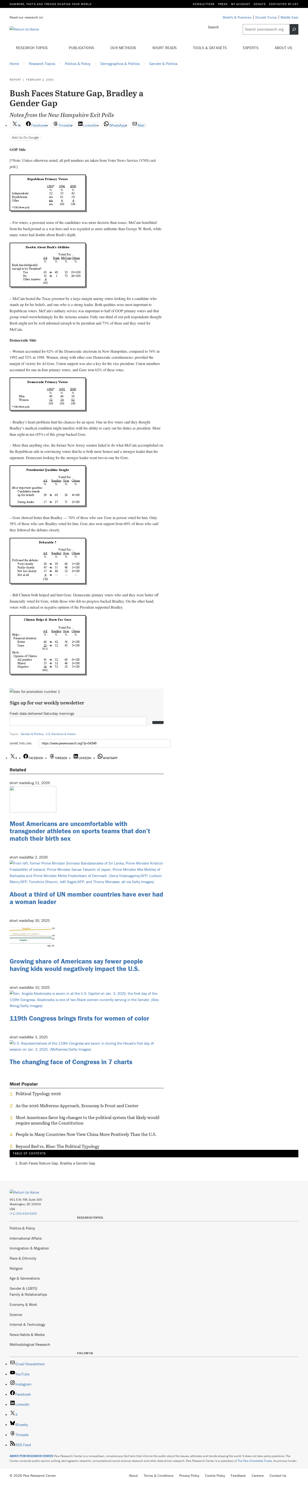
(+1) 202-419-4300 (23, 1213)
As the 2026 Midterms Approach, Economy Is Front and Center (77, 1106)
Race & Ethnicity (23, 1258)
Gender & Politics (32, 734)
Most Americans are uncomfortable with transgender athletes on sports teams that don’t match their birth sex (80, 831)
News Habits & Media (27, 1334)
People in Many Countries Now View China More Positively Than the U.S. (86, 1134)
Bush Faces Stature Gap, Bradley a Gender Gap (57, 1163)
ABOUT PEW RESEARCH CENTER (31, 1456)
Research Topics (32, 47)
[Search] (294, 29)
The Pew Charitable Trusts (255, 1461)
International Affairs (26, 1238)
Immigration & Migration (29, 1248)
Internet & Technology (27, 1324)
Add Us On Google (25, 137)
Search (213, 27)
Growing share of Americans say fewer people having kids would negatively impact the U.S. (76, 965)
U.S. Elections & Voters (61, 734)
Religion (16, 1268)
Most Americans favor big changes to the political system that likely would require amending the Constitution (87, 1120)
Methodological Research (30, 1344)
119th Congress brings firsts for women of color (79, 1018)
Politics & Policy (22, 1228)
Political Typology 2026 (38, 1094)
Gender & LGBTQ (23, 1288)
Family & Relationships (28, 1294)
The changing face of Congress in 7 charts (71, 1062)
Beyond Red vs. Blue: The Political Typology (57, 1146)
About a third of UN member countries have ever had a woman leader (86, 898)
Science (16, 1314)
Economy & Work (23, 1304)
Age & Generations (25, 1278)
